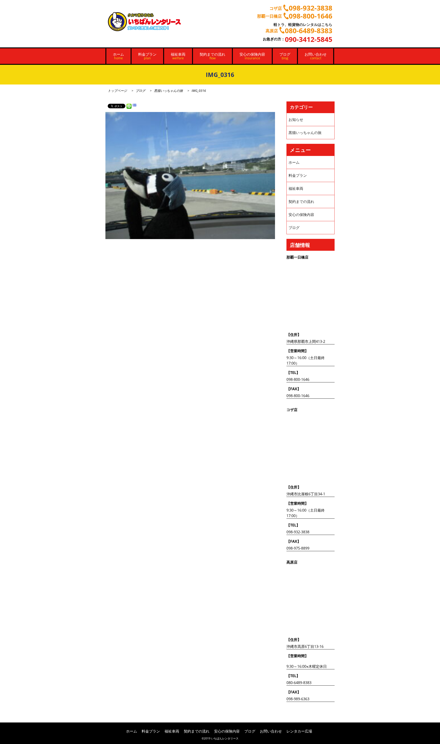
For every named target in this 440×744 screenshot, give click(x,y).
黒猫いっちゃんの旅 (168, 90)
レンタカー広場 (299, 731)
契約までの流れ (212, 56)
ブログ (284, 56)
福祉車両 (178, 56)
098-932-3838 (297, 531)
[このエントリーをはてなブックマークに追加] (134, 105)
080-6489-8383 (298, 682)
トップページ (117, 90)
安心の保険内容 (252, 56)
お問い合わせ (316, 56)
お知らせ (296, 119)
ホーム (118, 56)
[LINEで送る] (129, 105)
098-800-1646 (297, 379)
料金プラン (147, 56)
